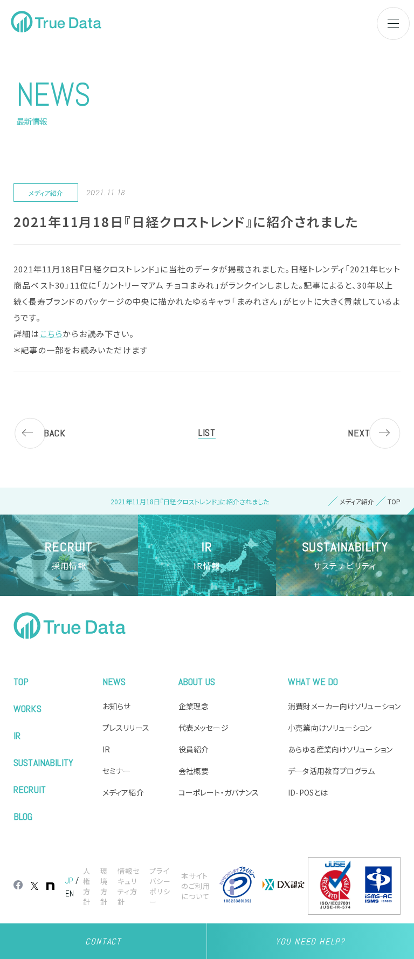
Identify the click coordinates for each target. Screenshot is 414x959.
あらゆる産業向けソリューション (340, 749)
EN (69, 893)
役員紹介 (193, 749)
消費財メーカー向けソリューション (344, 706)
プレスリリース (125, 727)
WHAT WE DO (313, 681)
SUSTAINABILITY (43, 762)
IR (16, 735)
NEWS (114, 681)
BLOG (23, 816)
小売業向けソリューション (329, 727)
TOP (21, 681)
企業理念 (193, 706)
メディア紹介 (123, 792)
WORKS (27, 708)
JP (69, 880)
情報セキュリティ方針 (129, 886)
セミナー (116, 770)
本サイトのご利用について (195, 886)
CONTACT (103, 941)
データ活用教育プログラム (331, 770)
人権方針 (87, 886)
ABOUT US (196, 681)
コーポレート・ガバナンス (218, 792)
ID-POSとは (308, 792)
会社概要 (193, 770)
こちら (51, 333)
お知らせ (116, 706)
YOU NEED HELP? (309, 941)
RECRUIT (29, 789)
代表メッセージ (203, 727)
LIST (207, 432)
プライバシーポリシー (160, 886)
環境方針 (104, 886)
